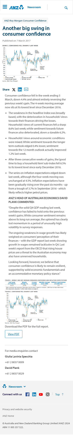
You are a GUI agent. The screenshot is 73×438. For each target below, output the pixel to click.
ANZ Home (8, 415)
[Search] (66, 7)
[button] (5, 7)
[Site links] (24, 386)
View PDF (13, 334)
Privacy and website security (17, 409)
